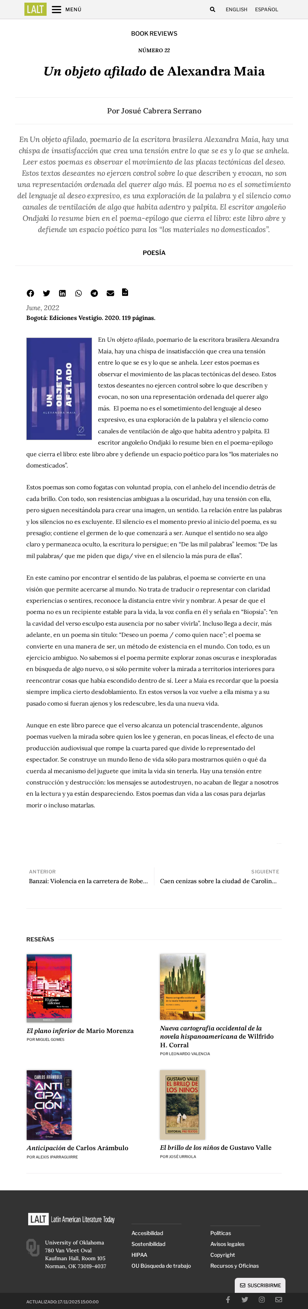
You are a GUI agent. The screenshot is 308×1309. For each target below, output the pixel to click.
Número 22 (154, 50)
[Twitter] (245, 1299)
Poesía (154, 252)
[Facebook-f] (228, 1299)
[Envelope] (278, 1299)
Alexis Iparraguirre (57, 1157)
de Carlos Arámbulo (77, 1148)
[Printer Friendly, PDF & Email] (125, 295)
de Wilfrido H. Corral (217, 1037)
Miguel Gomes (50, 1039)
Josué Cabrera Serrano (161, 110)
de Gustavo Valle (216, 1148)
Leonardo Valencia (189, 1053)
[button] (212, 9)
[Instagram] (262, 1299)
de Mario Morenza (80, 1031)
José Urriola (182, 1156)
